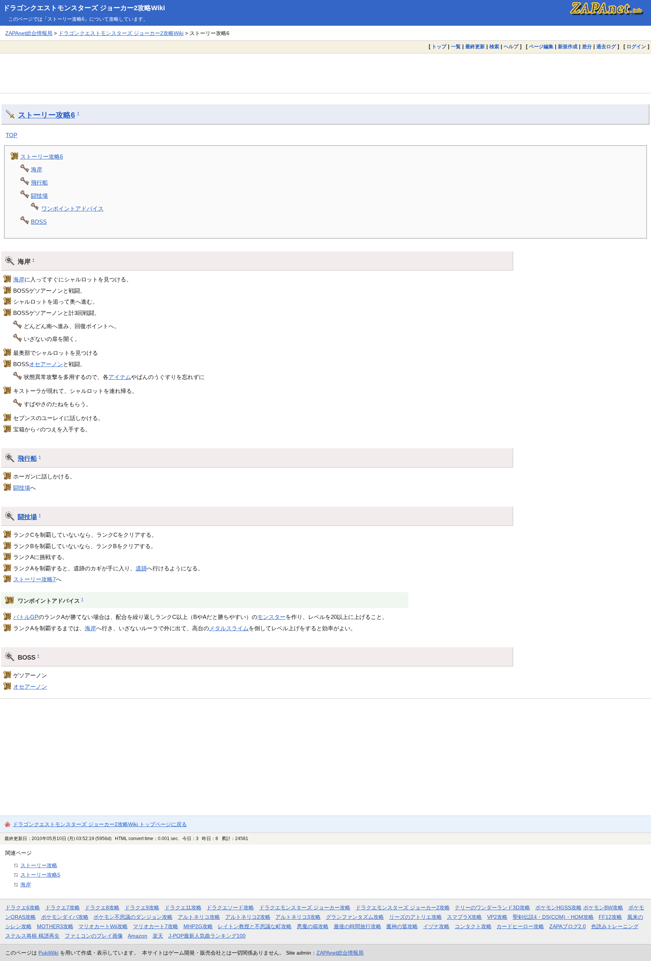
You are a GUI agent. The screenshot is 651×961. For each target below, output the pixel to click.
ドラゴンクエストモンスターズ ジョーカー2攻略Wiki (84, 8)
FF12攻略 (610, 917)
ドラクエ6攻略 (22, 907)
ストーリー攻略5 (40, 875)
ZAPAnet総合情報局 (28, 33)
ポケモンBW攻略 (603, 907)
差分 (587, 46)
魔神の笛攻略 (402, 926)
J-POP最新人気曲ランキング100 (207, 936)
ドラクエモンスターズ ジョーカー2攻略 (403, 907)
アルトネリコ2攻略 (247, 917)
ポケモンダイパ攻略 (65, 917)
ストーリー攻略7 (34, 579)
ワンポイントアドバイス (72, 208)
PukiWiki (48, 953)
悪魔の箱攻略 (313, 926)
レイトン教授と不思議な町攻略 (255, 926)
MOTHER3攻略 (55, 926)
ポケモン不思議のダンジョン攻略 (133, 917)
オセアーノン (46, 364)
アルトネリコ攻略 (199, 917)
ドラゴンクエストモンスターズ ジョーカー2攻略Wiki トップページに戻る (100, 824)
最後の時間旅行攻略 (357, 926)
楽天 (158, 936)
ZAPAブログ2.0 (567, 926)
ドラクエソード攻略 (230, 907)
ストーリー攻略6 (46, 115)
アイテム (119, 377)
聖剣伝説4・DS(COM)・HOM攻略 (553, 917)
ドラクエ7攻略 (62, 907)
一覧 (456, 46)
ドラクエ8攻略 (102, 907)
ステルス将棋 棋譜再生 (32, 936)
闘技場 (39, 196)
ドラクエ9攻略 (142, 907)
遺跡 (141, 568)
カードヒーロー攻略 (520, 926)
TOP (11, 135)
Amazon (137, 936)
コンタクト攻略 (473, 926)
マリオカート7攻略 (155, 926)
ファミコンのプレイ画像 (94, 936)
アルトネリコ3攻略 (298, 917)
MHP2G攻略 (198, 926)
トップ (439, 46)
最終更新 (475, 46)
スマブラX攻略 (464, 917)
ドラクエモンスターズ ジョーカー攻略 (304, 907)
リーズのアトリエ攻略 (415, 917)
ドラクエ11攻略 (183, 907)
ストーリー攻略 (38, 865)
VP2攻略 (497, 917)
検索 (494, 46)
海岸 (36, 169)
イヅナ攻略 (436, 926)
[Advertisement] (325, 73)
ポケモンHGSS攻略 (558, 907)
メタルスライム (229, 628)
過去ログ (606, 46)
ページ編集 (541, 46)
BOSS (39, 221)
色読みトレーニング (615, 926)
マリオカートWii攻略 (103, 926)
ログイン (636, 46)
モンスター (271, 617)
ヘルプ (511, 46)
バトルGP (25, 617)
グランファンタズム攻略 (355, 917)
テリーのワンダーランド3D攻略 (492, 907)
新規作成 (568, 46)
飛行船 (39, 182)
